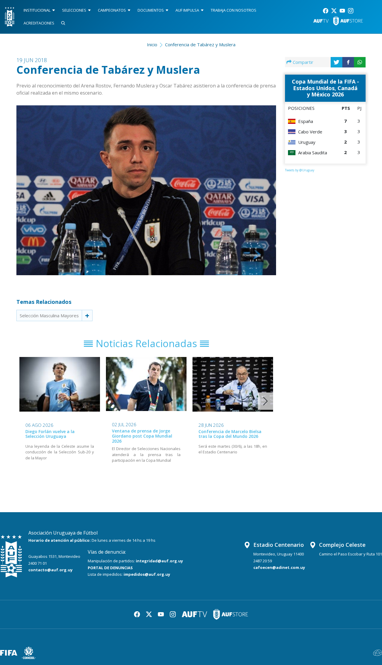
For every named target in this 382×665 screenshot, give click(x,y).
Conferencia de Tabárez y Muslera (200, 44)
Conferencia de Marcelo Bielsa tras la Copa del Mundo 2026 (229, 434)
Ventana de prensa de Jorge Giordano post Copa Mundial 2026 (142, 436)
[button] (265, 401)
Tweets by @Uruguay (299, 170)
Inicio (152, 44)
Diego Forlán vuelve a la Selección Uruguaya (50, 434)
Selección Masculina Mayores (49, 315)
